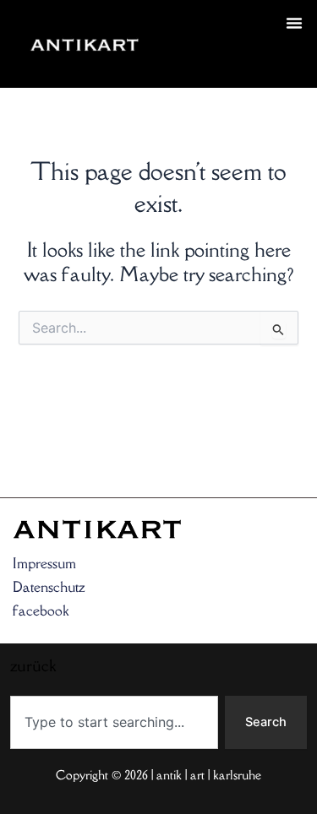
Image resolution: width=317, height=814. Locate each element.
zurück (182, 64)
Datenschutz (49, 587)
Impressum (44, 563)
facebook (40, 610)
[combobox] (114, 722)
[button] (294, 22)
